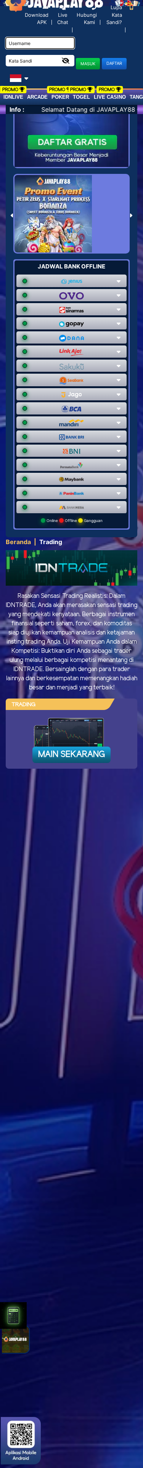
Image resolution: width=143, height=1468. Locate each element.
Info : (17, 109)
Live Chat (62, 19)
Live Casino (110, 97)
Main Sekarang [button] (71, 755)
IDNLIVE (13, 97)
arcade (37, 97)
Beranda (18, 542)
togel (81, 97)
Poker (60, 97)
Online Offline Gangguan (74, 520)
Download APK (36, 18)
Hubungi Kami (87, 18)
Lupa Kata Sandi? (114, 14)
